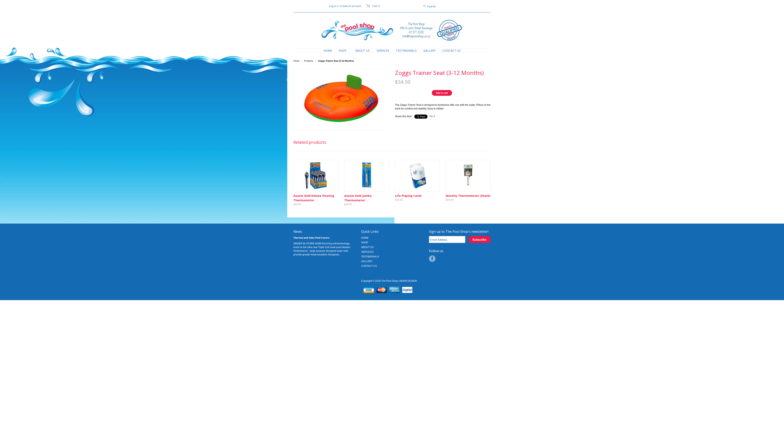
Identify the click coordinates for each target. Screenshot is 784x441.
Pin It (432, 116)
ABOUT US (367, 247)
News (297, 231)
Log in (332, 6)
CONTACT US (369, 266)
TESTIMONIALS (370, 256)
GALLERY (367, 261)
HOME (365, 237)
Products (308, 61)
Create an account (350, 6)
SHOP (364, 242)
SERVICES (367, 252)
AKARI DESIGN (408, 281)
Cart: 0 (376, 6)
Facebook (432, 258)
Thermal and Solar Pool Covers (311, 237)
